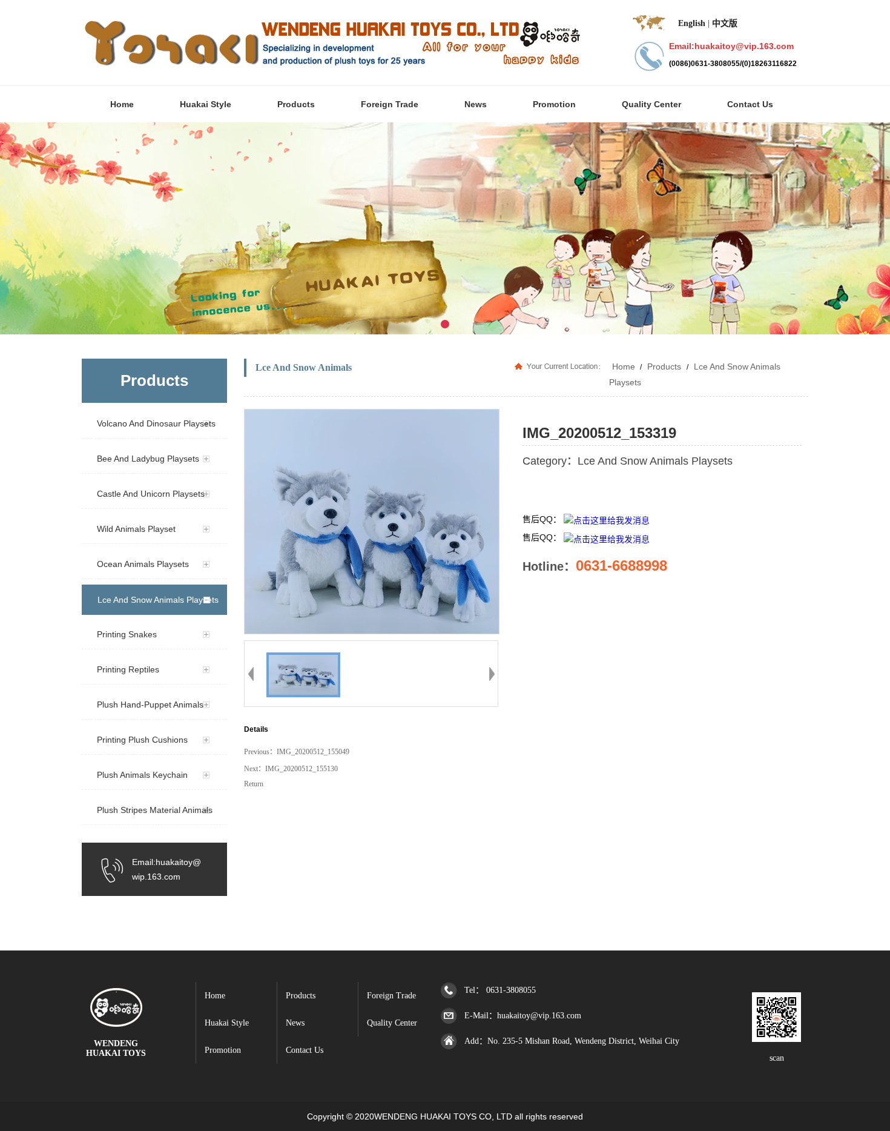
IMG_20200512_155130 (301, 769)
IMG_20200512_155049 (313, 752)
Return (253, 784)
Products (664, 366)
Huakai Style (227, 1022)
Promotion (223, 1050)
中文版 (724, 23)
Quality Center (392, 1022)
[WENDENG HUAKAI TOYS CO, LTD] (116, 1021)
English (691, 23)
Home (623, 366)
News (295, 1022)
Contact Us (304, 1050)
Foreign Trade (391, 995)
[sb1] (445, 228)
